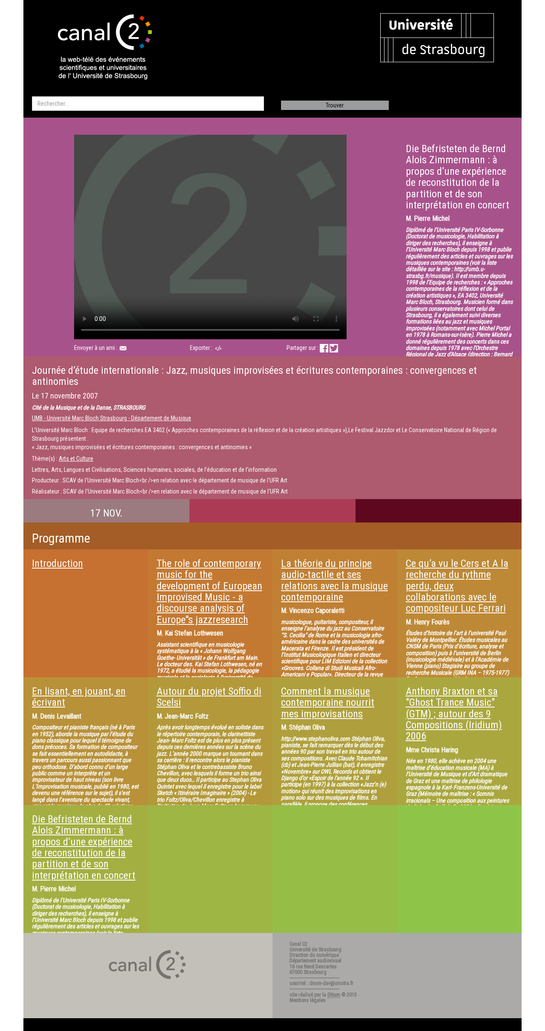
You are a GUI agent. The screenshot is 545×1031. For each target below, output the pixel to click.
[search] (148, 103)
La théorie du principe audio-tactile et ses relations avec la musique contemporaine (334, 580)
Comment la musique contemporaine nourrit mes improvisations (327, 702)
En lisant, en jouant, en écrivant (79, 696)
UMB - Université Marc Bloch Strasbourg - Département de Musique (111, 418)
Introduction (57, 563)
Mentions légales (308, 1000)
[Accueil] (97, 47)
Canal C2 (298, 944)
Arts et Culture (76, 458)
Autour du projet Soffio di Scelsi (209, 696)
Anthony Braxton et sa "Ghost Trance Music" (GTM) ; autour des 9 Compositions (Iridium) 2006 (454, 713)
